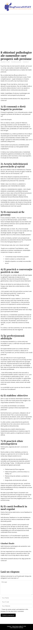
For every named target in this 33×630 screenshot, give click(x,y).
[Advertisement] (16, 32)
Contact (9, 626)
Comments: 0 (26, 62)
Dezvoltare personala (16, 62)
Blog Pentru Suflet (17, 626)
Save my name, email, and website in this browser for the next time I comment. (14, 610)
